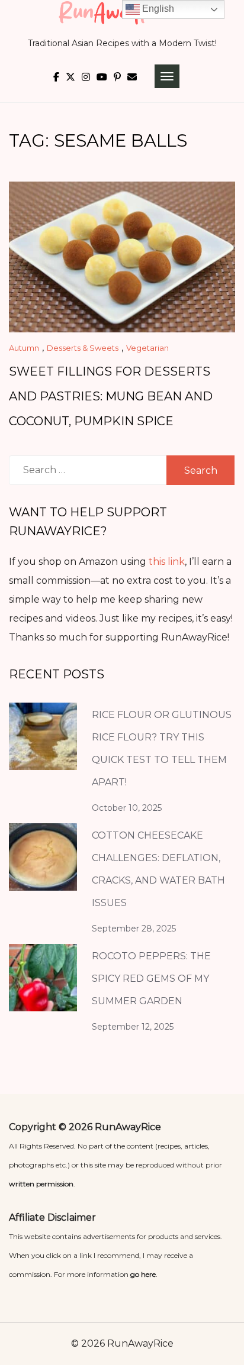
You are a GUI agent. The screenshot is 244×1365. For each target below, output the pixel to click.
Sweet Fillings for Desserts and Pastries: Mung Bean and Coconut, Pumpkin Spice (111, 396)
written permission (41, 1183)
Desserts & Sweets (82, 347)
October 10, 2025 (127, 808)
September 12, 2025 (133, 1026)
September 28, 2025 (134, 928)
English (157, 9)
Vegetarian (147, 347)
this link (167, 561)
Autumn (24, 347)
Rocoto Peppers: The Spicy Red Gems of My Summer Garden (151, 978)
